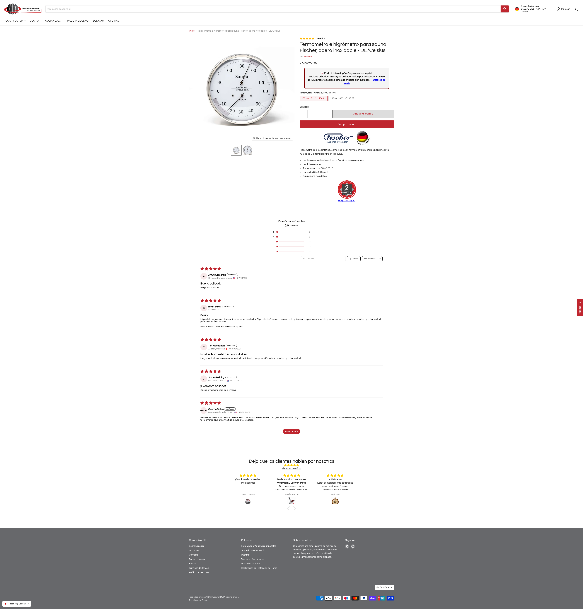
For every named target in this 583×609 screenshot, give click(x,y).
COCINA (34, 21)
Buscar (192, 564)
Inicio (192, 31)
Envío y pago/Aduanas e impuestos (258, 546)
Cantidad (304, 107)
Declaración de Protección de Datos (259, 568)
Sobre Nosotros (196, 546)
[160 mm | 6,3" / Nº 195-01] (342, 101)
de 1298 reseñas (291, 468)
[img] (291, 465)
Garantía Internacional (252, 550)
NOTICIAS (194, 550)
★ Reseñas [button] (580, 307)
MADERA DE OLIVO (78, 21)
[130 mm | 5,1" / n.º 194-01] (314, 101)
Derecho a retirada (250, 564)
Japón (383, 587)
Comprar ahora (347, 124)
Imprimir (245, 555)
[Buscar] (505, 8)
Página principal (197, 559)
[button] (236, 150)
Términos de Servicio (199, 568)
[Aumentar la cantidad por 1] (326, 114)
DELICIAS (98, 21)
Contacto (193, 555)
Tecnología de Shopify (198, 600)
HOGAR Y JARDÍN (14, 21)
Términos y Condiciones (252, 559)
